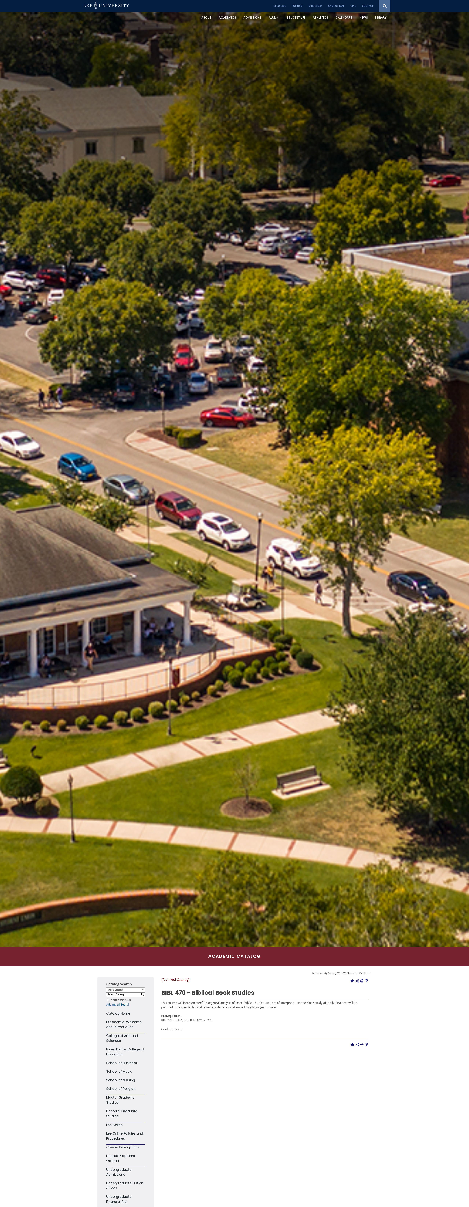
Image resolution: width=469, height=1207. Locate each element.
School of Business (121, 1063)
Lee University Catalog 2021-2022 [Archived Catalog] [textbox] (340, 973)
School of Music (119, 1071)
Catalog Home (118, 1013)
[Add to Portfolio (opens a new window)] (352, 981)
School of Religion (120, 1088)
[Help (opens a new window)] (366, 981)
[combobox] (341, 973)
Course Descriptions (122, 1147)
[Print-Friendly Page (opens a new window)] (362, 981)
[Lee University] (106, 6)
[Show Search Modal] (384, 6)
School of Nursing (120, 1080)
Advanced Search (118, 1004)
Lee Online (114, 1124)
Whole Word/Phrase (121, 999)
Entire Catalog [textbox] (115, 989)
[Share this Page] (357, 981)
